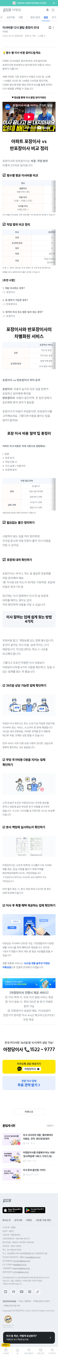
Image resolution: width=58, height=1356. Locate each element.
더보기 (50, 1125)
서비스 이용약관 (25, 1301)
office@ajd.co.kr (21, 1272)
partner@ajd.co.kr (21, 1268)
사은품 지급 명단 (43, 1220)
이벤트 (29, 1220)
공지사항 (18, 1220)
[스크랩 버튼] (18, 1136)
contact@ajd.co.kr (21, 1261)
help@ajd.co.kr (20, 1264)
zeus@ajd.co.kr (33, 1257)
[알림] (47, 10)
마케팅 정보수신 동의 (41, 1301)
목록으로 (29, 1111)
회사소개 (6, 1220)
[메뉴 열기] (53, 10)
